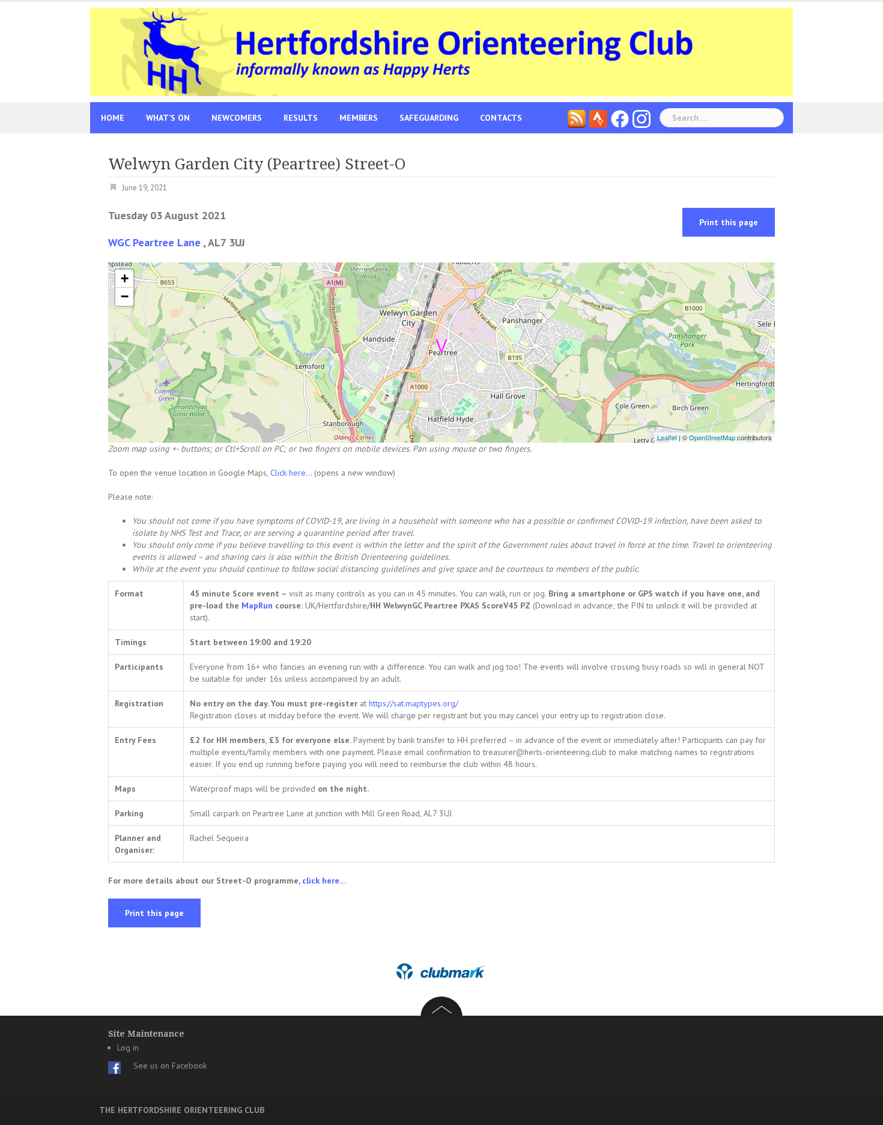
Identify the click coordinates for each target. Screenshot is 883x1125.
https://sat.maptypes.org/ (412, 703)
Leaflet (667, 437)
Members (358, 117)
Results (301, 117)
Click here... (292, 472)
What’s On (168, 117)
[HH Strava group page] (598, 117)
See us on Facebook (170, 1065)
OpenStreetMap (712, 437)
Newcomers (236, 117)
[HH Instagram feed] (642, 117)
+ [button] (125, 278)
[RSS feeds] (577, 117)
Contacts (501, 117)
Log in (128, 1047)
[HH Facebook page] (620, 117)
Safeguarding (428, 117)
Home (112, 117)
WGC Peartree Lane (154, 242)
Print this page (728, 222)
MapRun (257, 605)
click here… (324, 880)
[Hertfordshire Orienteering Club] (441, 51)
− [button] (125, 296)
